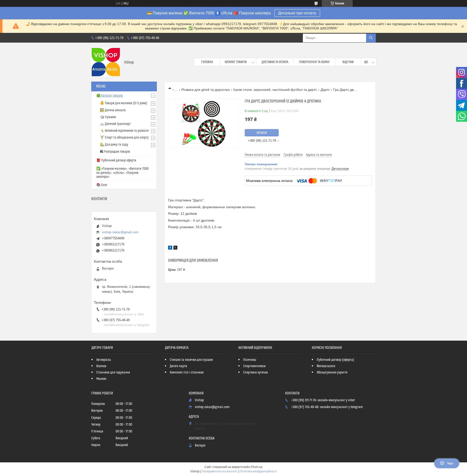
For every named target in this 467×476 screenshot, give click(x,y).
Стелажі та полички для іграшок (191, 360)
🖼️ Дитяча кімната (113, 110)
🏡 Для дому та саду (114, 145)
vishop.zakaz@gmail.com (120, 232)
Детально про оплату (297, 13)
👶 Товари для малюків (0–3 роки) (123, 103)
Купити (262, 133)
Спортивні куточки (255, 372)
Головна (207, 62)
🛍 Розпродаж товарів (115, 152)
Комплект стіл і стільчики (187, 372)
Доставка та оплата (275, 62)
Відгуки (348, 62)
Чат (450, 463)
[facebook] (170, 248)
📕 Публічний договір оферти (116, 160)
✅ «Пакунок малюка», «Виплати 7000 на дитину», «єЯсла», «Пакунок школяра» (122, 173)
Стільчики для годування (113, 372)
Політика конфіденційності (258, 471)
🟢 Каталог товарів (109, 96)
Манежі (101, 379)
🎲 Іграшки (108, 117)
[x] (175, 248)
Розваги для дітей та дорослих (205, 90)
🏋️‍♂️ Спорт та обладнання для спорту (124, 138)
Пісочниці (249, 360)
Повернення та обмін (314, 62)
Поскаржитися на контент (219, 471)
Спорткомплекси (254, 366)
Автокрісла (103, 360)
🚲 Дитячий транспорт (115, 124)
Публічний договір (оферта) (335, 360)
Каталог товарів (236, 62)
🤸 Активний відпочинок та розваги (124, 131)
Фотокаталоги (326, 366)
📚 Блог (101, 185)
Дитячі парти (178, 366)
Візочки (101, 366)
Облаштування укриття (332, 372)
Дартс (325, 90)
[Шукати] (371, 38)
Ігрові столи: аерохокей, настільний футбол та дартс (275, 90)
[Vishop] (105, 62)
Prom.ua (256, 467)
